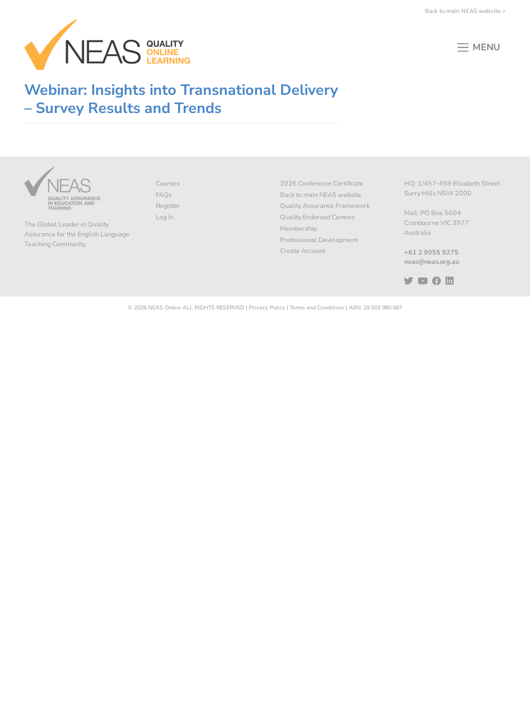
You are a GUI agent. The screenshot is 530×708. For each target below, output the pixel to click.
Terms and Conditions (317, 307)
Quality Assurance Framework (325, 205)
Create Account (302, 250)
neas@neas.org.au (431, 261)
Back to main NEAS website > (465, 11)
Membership (298, 228)
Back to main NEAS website (320, 194)
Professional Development (319, 239)
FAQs (164, 194)
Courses (168, 183)
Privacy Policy (267, 307)
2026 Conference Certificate (321, 183)
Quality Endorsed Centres (317, 217)
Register (168, 205)
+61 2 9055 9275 (431, 252)
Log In (164, 217)
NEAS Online (164, 307)
